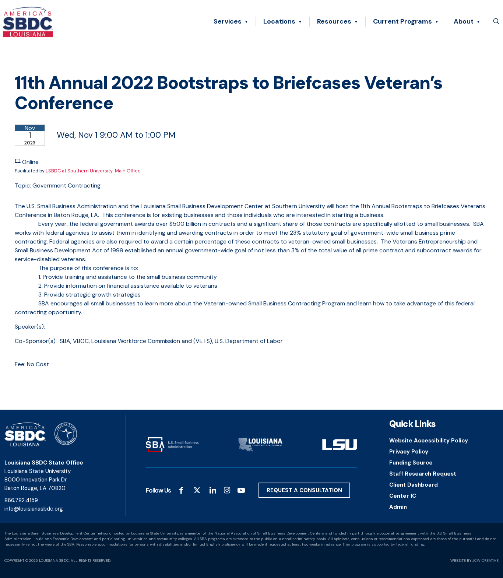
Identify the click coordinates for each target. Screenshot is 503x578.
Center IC (402, 496)
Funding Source (411, 462)
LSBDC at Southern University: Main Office (93, 171)
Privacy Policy (408, 451)
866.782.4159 (21, 500)
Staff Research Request (422, 473)
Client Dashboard (413, 484)
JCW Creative (485, 560)
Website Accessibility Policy (428, 440)
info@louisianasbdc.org (33, 508)
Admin (398, 507)
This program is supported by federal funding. (383, 544)
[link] (172, 444)
